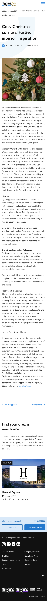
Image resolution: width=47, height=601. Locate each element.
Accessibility (6, 568)
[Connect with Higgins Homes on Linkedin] (18, 544)
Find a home (12, 527)
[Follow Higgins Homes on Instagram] (4, 544)
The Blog (14, 11)
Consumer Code (30, 560)
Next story (37, 404)
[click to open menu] (43, 3)
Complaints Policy (31, 556)
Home (4, 11)
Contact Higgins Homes (11, 560)
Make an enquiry (35, 527)
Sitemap (27, 564)
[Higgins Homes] (9, 4)
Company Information (32, 552)
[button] (43, 575)
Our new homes (8, 552)
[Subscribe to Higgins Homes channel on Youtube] (13, 544)
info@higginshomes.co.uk (11, 521)
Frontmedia (40, 596)
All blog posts (11, 404)
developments (25, 385)
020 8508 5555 (39, 521)
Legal (4, 564)
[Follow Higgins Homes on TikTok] (9, 544)
